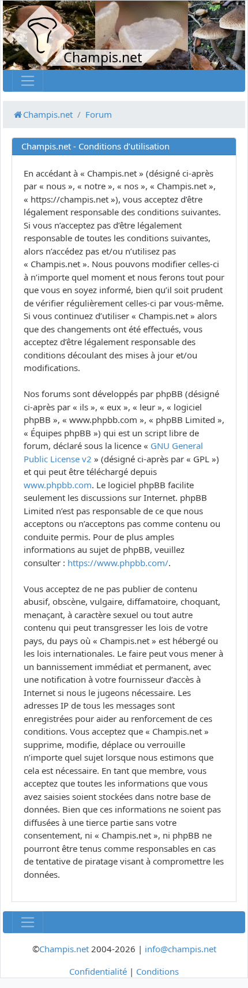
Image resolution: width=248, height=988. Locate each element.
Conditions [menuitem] (157, 971)
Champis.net (64, 949)
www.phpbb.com (58, 485)
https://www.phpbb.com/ (117, 562)
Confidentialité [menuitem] (98, 971)
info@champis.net (180, 949)
